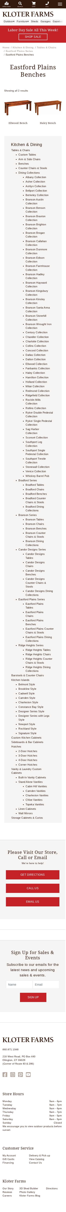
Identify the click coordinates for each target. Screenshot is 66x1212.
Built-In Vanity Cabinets (32, 777)
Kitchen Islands (20, 680)
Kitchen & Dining (23, 47)
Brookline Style (27, 689)
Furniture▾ (23, 21)
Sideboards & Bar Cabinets (27, 742)
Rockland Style (27, 728)
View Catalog (36, 1159)
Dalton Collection (36, 359)
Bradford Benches (36, 494)
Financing (8, 1162)
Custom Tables (27, 154)
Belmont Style (26, 684)
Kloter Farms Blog (29, 1195)
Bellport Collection (36, 190)
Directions (7, 6)
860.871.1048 (10, 1049)
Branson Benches (36, 528)
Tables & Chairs (46, 47)
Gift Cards (8, 1159)
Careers (7, 1195)
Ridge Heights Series (30, 645)
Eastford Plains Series (19, 51)
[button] (60, 4)
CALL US (33, 888)
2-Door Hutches (27, 751)
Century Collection (36, 332)
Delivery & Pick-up (39, 1155)
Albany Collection (36, 177)
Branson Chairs (35, 524)
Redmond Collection (37, 391)
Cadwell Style (26, 693)
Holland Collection (36, 382)
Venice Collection (36, 471)
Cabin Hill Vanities (36, 786)
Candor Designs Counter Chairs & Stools (36, 583)
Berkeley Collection (37, 195)
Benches (23, 163)
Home (6, 47)
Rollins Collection (36, 408)
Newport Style (26, 724)
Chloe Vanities (34, 799)
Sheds (34, 21)
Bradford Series (27, 480)
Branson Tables (35, 519)
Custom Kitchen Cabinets (26, 737)
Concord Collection (37, 350)
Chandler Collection (37, 337)
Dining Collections (29, 172)
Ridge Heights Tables (38, 650)
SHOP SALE (33, 36)
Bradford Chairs (35, 489)
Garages (46, 21)
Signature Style (27, 733)
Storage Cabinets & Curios (27, 817)
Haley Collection (35, 373)
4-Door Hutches (27, 760)
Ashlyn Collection (36, 186)
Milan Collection (35, 386)
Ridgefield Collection (38, 395)
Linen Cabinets (27, 809)
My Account (9, 1155)
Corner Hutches (27, 764)
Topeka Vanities (35, 804)
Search (20, 6)
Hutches (16, 746)
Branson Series (27, 515)
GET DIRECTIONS (32, 874)
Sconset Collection (37, 437)
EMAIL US (32, 901)
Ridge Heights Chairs (38, 654)
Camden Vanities (36, 791)
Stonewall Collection (37, 467)
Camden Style (26, 698)
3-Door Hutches (27, 755)
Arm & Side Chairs (29, 159)
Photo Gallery (27, 1192)
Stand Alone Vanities (30, 782)
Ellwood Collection (36, 364)
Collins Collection (36, 346)
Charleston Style (28, 702)
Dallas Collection (36, 355)
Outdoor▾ (9, 21)
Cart (34, 6)
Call (47, 6)
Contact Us (35, 1162)
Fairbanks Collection (38, 368)
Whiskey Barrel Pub (37, 476)
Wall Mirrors (25, 813)
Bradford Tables (35, 485)
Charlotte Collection (37, 341)
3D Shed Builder (28, 1188)
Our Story (8, 1188)
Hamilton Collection (37, 377)
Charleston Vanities (37, 795)
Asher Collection (35, 181)
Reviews (7, 1192)
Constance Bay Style (30, 707)
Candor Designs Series (32, 549)
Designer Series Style (31, 711)
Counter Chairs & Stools (32, 168)
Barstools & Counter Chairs (27, 675)
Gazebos (58, 21)
